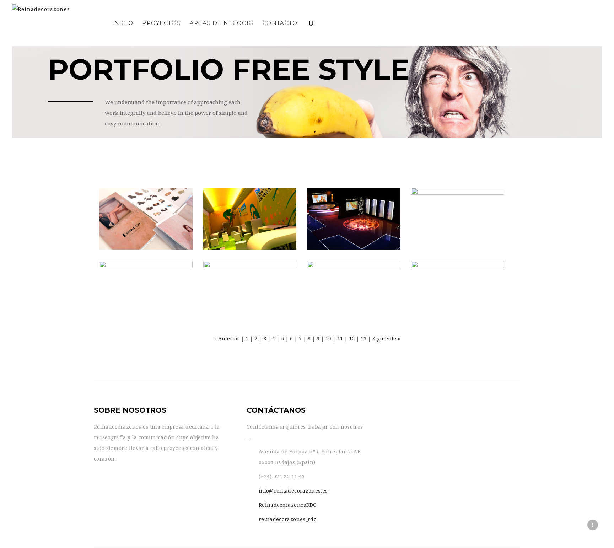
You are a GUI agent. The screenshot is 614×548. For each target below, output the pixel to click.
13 (363, 339)
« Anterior (226, 339)
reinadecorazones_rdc (287, 519)
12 (352, 339)
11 (340, 339)
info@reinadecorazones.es (293, 491)
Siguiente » (386, 339)
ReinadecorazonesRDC (288, 505)
